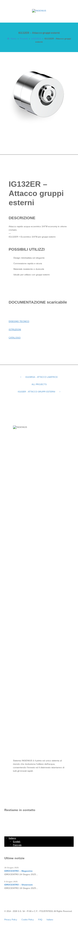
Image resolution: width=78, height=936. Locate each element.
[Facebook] (8, 821)
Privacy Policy (10, 920)
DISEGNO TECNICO (19, 321)
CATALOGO (15, 337)
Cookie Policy (27, 920)
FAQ (40, 920)
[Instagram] (24, 821)
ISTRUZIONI (15, 329)
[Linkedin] (16, 821)
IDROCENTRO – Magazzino (18, 871)
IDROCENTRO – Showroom (18, 885)
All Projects (39, 384)
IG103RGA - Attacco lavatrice (41, 377)
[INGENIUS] (39, 10)
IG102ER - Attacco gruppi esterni (36, 392)
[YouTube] (32, 821)
